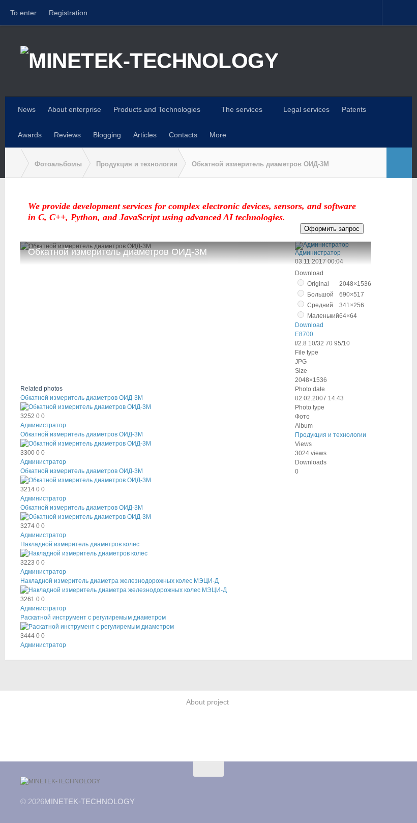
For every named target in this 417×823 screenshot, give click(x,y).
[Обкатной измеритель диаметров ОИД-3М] (85, 406)
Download (309, 325)
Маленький (322, 315)
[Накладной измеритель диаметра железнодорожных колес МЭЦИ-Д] (123, 590)
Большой (320, 294)
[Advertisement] (208, 736)
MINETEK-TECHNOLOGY (89, 801)
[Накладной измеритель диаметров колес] (83, 553)
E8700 (304, 334)
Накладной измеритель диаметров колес (79, 544)
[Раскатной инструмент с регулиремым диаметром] (97, 626)
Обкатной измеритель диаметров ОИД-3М (81, 397)
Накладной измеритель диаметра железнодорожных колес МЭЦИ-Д (119, 580)
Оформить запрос (332, 228)
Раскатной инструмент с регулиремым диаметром (93, 617)
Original (317, 283)
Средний (319, 305)
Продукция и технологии (330, 434)
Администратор (43, 425)
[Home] (12, 163)
